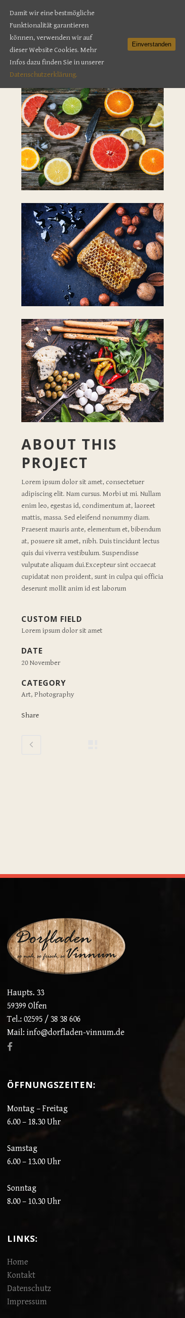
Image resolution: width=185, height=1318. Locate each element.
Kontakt (21, 1275)
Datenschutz (29, 1288)
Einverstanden (151, 44)
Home (17, 1262)
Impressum (27, 1302)
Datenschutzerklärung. (43, 75)
